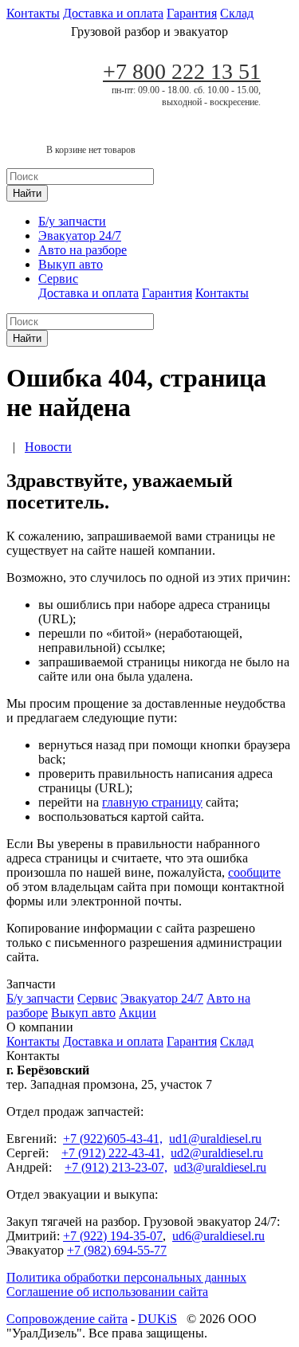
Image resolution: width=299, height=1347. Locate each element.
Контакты (33, 13)
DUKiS (157, 1318)
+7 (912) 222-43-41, (112, 1153)
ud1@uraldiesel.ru (215, 1138)
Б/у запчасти (72, 221)
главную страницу (152, 802)
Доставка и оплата (113, 13)
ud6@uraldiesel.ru (218, 1236)
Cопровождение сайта (67, 1318)
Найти (27, 193)
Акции (137, 1012)
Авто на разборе (82, 250)
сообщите (254, 872)
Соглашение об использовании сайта (107, 1291)
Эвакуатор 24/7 (79, 235)
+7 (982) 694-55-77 (117, 1250)
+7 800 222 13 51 (182, 71)
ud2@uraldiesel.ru (217, 1153)
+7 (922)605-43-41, (113, 1138)
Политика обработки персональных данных (126, 1277)
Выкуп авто (70, 264)
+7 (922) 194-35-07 (113, 1236)
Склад (237, 13)
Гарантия (192, 13)
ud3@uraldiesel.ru (220, 1167)
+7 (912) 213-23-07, (116, 1167)
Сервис (58, 278)
